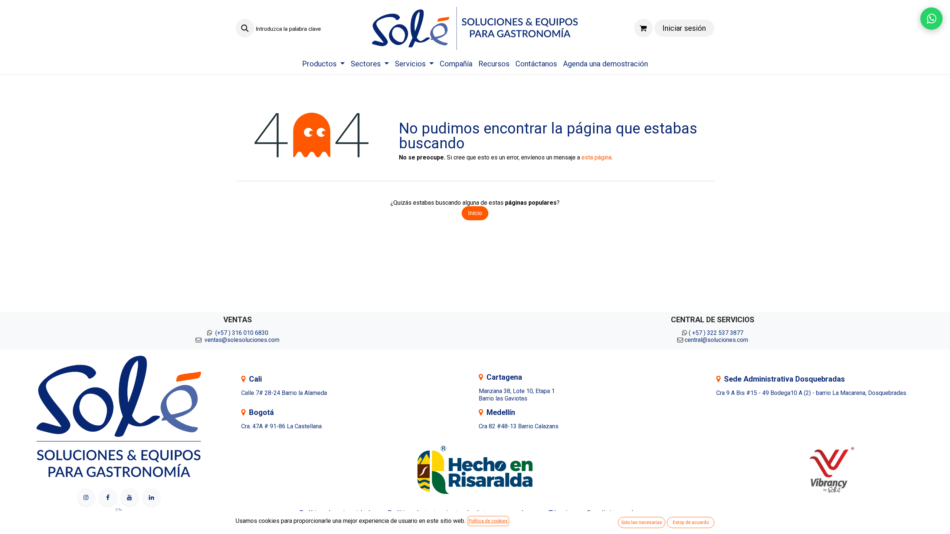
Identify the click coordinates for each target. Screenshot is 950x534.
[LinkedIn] (151, 497)
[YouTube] (129, 497)
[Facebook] (108, 497)
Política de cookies (488, 521)
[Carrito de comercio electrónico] (643, 28)
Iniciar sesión (684, 28)
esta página (597, 157)
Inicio (475, 213)
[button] (245, 28)
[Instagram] (86, 497)
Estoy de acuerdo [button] (691, 522)
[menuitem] (323, 63)
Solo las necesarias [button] (641, 522)
